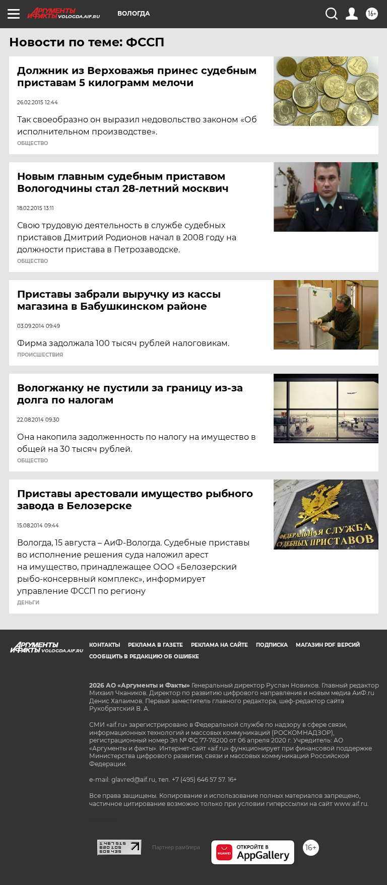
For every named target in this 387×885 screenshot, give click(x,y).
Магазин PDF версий (328, 645)
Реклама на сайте (219, 645)
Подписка (272, 645)
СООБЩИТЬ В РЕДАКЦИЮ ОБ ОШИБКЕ (144, 656)
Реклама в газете (155, 645)
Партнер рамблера (176, 847)
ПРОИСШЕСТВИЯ (40, 355)
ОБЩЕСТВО (32, 143)
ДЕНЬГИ (28, 602)
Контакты (104, 645)
